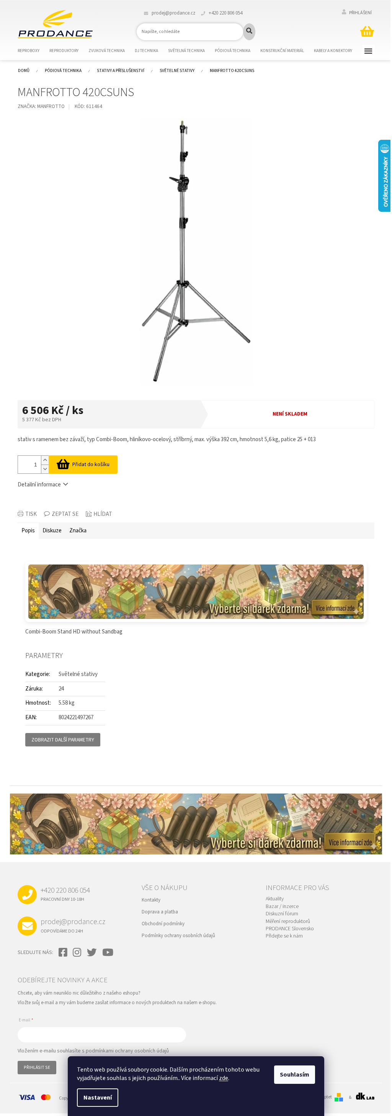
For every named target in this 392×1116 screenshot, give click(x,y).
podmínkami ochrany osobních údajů (127, 1051)
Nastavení (97, 1097)
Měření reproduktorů (288, 921)
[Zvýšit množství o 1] (45, 460)
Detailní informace (39, 485)
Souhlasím (294, 1074)
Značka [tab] (78, 531)
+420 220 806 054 (65, 894)
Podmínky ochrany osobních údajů (178, 935)
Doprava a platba (160, 911)
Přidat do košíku (90, 464)
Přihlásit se (37, 1067)
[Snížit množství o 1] (45, 469)
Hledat (249, 31)
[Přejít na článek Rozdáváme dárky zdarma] (196, 592)
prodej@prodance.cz (73, 925)
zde (223, 1078)
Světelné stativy (78, 674)
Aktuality (275, 899)
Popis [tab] (28, 531)
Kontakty (151, 900)
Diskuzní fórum (282, 914)
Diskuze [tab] (52, 531)
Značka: (41, 106)
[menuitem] (33, 51)
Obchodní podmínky (163, 923)
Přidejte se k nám (284, 936)
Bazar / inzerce (282, 906)
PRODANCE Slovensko (290, 929)
